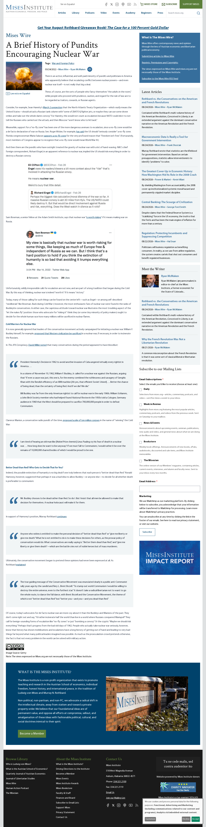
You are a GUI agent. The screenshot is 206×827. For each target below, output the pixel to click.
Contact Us (61, 817)
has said (80, 132)
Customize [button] (150, 819)
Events (116, 13)
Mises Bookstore (64, 788)
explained (20, 565)
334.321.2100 (119, 782)
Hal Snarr (171, 241)
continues (62, 517)
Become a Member (32, 733)
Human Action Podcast (17, 788)
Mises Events (62, 779)
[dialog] (173, 811)
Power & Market (163, 180)
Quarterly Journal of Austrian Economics (25, 774)
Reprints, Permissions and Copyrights (160, 63)
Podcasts (90, 13)
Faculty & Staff (63, 793)
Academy (130, 13)
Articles (62, 13)
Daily (146, 389)
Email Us (110, 792)
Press (160, 13)
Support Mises (191, 4)
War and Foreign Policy (63, 63)
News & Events (152, 423)
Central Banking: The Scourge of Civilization (167, 202)
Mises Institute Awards (67, 783)
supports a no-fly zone (55, 136)
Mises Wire (18, 36)
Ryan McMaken (78, 69)
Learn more (191, 508)
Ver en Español (67, 4)
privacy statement (190, 520)
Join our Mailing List (115, 798)
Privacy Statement (65, 812)
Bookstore (150, 442)
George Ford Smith (176, 207)
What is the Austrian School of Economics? (27, 769)
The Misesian (151, 460)
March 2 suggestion (52, 107)
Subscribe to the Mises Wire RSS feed (160, 79)
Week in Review (152, 404)
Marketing (145, 496)
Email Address (148, 481)
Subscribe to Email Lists (67, 803)
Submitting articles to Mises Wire (158, 56)
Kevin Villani (178, 180)
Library (75, 13)
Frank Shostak (174, 145)
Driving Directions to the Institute (73, 769)
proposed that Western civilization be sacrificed (58, 333)
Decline (186, 819)
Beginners (146, 13)
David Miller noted (37, 345)
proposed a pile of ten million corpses (81, 420)
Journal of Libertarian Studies (20, 779)
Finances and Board (65, 798)
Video (104, 13)
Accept (195, 819)
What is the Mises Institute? (69, 764)
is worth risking (93, 217)
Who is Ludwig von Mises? (18, 764)
